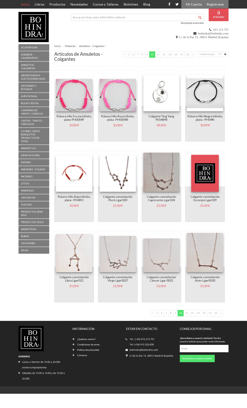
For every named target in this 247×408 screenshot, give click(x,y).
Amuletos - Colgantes (91, 46)
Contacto (82, 355)
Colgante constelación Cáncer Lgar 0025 (161, 278)
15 (181, 54)
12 (164, 54)
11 (158, 54)
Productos (57, 4)
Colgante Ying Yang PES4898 (161, 117)
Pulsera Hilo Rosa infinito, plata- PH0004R (117, 117)
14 (175, 54)
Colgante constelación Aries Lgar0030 (205, 278)
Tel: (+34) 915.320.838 (142, 344)
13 (170, 54)
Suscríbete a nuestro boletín (197, 358)
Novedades (79, 4)
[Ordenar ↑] (225, 54)
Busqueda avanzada (192, 22)
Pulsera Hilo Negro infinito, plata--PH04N (205, 117)
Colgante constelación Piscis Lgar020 (117, 198)
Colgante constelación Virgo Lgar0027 (117, 278)
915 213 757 (221, 29)
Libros (39, 4)
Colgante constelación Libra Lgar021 (74, 278)
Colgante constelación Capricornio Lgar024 (161, 198)
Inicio (26, 4)
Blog (146, 4)
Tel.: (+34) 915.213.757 (142, 339)
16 (187, 54)
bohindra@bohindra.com (213, 33)
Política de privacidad (88, 349)
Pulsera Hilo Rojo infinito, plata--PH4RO (74, 198)
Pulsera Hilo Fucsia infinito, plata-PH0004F (74, 117)
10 (153, 54)
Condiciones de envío (88, 344)
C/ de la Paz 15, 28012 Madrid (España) (204, 37)
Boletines (131, 4)
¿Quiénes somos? (86, 339)
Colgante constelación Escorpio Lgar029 (205, 198)
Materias (70, 46)
